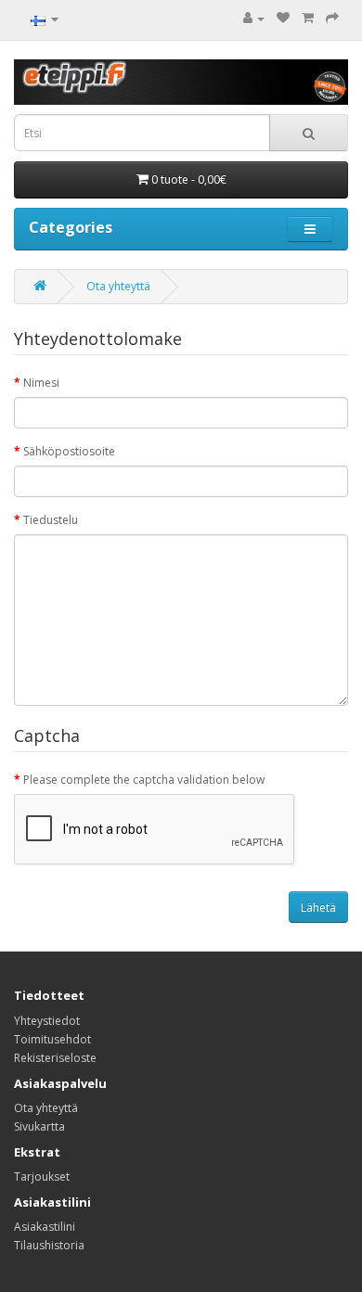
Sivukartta (39, 1126)
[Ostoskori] (308, 18)
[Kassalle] (332, 18)
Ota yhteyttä (118, 286)
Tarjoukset (42, 1176)
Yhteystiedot (47, 1021)
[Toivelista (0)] (283, 18)
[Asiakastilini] (254, 18)
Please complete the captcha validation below (144, 779)
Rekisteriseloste (55, 1058)
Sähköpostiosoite (69, 451)
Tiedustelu (50, 520)
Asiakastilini (44, 1226)
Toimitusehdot (52, 1039)
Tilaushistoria (49, 1245)
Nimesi (41, 382)
